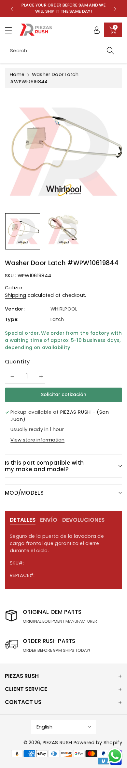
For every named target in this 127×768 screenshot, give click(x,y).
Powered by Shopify (98, 742)
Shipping (15, 295)
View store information (37, 440)
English (44, 727)
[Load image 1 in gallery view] (23, 231)
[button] (11, 30)
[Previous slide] (12, 8)
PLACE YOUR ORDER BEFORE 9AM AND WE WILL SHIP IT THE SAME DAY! (63, 8)
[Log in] (97, 30)
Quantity (17, 361)
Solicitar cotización (63, 394)
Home (17, 74)
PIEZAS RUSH (57, 742)
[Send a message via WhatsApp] (115, 756)
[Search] (110, 50)
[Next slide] (115, 8)
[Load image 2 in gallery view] (63, 231)
